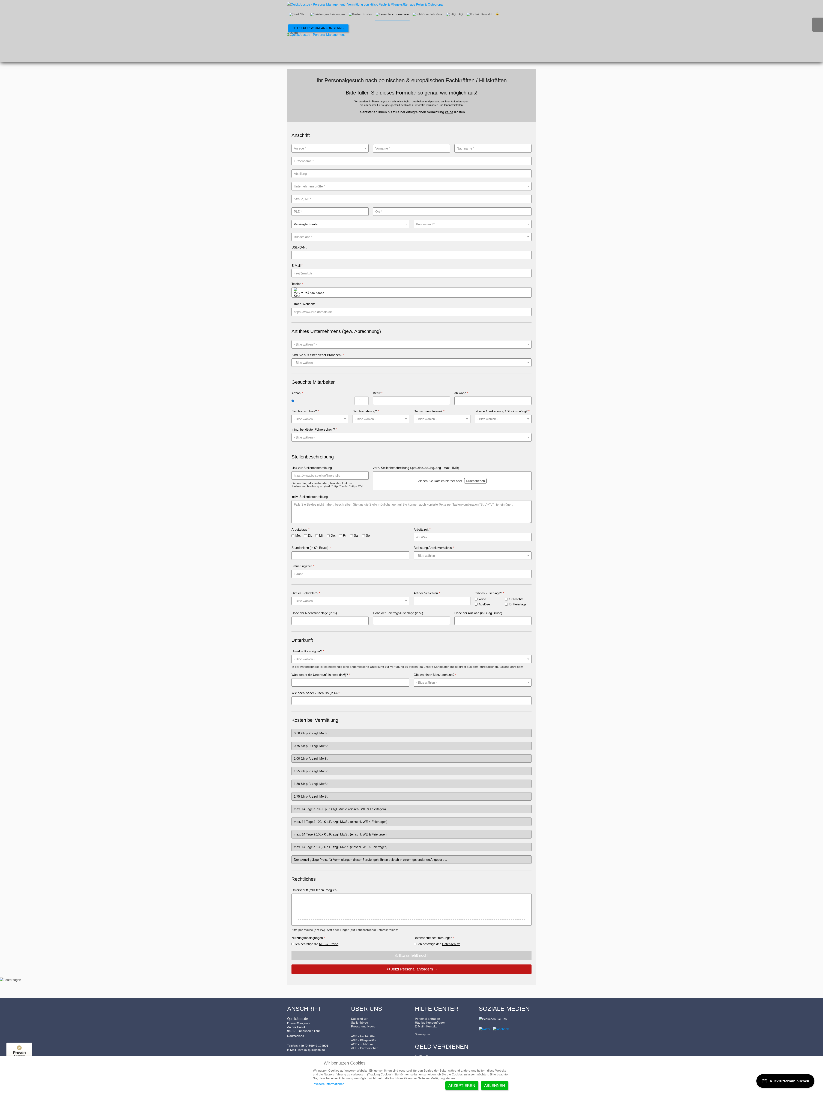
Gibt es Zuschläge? (489, 593)
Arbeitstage (300, 529)
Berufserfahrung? (366, 411)
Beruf (378, 393)
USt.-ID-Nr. (299, 247)
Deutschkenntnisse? (429, 411)
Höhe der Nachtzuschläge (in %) (314, 613)
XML (429, 1034)
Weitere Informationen (329, 1084)
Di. (310, 535)
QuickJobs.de (297, 1019)
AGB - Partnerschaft (364, 1048)
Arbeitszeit (422, 529)
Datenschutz (451, 944)
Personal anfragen (427, 1018)
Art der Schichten (427, 593)
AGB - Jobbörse (362, 1044)
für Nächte (516, 599)
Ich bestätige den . (439, 944)
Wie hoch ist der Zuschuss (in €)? (316, 693)
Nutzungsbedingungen (308, 938)
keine (482, 599)
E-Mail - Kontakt (426, 1026)
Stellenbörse (359, 1022)
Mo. (298, 535)
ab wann (461, 393)
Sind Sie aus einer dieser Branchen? (317, 355)
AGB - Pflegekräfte (363, 1040)
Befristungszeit (302, 566)
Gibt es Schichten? (305, 593)
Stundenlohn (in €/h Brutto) (311, 547)
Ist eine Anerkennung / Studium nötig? (502, 411)
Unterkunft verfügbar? (307, 651)
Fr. (345, 535)
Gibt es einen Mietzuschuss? (435, 675)
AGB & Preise (328, 944)
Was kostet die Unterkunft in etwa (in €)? (320, 675)
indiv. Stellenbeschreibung (309, 497)
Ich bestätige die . (317, 944)
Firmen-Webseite (303, 304)
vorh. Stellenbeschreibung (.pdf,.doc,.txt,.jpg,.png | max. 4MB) (416, 468)
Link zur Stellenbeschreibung (311, 468)
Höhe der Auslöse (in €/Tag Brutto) (478, 613)
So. (368, 535)
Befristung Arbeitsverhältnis (434, 547)
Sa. (356, 535)
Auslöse (484, 604)
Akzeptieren (461, 1085)
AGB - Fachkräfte (363, 1036)
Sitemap (420, 1034)
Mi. (321, 535)
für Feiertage (517, 604)
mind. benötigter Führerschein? (314, 429)
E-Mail (297, 265)
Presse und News (363, 1026)
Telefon (297, 284)
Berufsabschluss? (305, 411)
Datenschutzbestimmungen (434, 938)
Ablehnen (494, 1085)
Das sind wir (359, 1018)
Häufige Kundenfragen (430, 1022)
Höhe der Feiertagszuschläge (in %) (398, 613)
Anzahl (297, 393)
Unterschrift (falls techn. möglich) (314, 890)
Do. (333, 535)
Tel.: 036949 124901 (817, 25)
